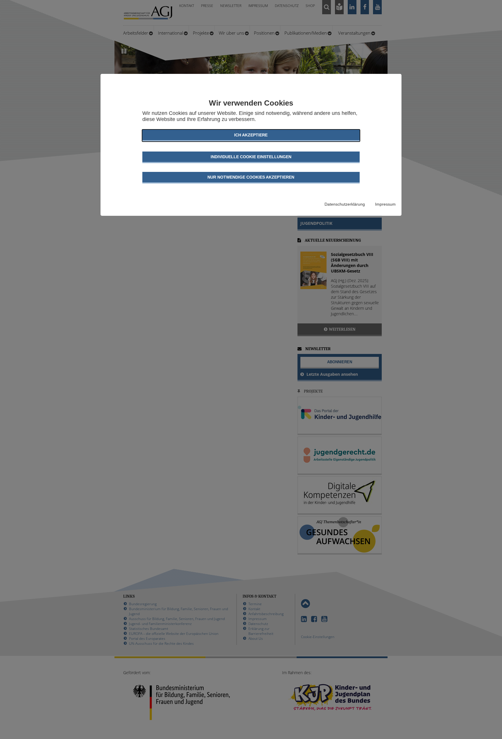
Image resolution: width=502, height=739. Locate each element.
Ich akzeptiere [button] (251, 135)
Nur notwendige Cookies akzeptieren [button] (250, 177)
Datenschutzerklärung (344, 204)
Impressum (385, 204)
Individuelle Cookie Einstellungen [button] (251, 156)
